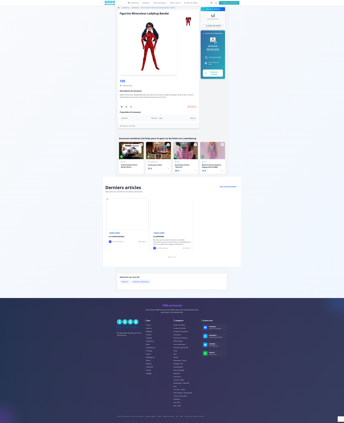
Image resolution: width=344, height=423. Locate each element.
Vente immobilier (179, 325)
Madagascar (150, 357)
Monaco (149, 364)
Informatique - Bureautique (182, 393)
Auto (175, 386)
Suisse (148, 354)
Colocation (177, 335)
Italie (148, 344)
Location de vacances (180, 331)
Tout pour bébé (178, 380)
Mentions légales (150, 416)
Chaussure (177, 377)
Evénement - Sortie (179, 360)
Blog (181, 416)
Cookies (159, 416)
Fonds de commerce (180, 338)
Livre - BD (176, 402)
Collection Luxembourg (141, 282)
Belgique (149, 331)
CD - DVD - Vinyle (179, 390)
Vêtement (176, 373)
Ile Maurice (150, 341)
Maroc (148, 360)
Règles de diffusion (169, 416)
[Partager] (131, 107)
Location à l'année (179, 328)
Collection (124, 282)
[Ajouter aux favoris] (122, 107)
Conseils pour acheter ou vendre (194, 416)
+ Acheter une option (213, 26)
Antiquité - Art (178, 364)
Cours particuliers (179, 344)
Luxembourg (134, 3)
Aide (177, 416)
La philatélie (158, 236)
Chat (175, 354)
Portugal (149, 351)
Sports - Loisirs (115, 233)
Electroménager (178, 370)
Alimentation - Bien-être (181, 383)
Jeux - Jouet (177, 406)
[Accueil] (119, 7)
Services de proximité (180, 348)
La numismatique (116, 236)
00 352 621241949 (215, 57)
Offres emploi (178, 341)
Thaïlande (149, 367)
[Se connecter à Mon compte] (211, 3)
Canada (148, 335)
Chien (175, 351)
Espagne (149, 338)
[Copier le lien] (126, 107)
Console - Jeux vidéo (180, 396)
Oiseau (175, 357)
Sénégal (149, 373)
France (148, 325)
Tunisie (148, 370)
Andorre (149, 328)
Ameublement (178, 367)
